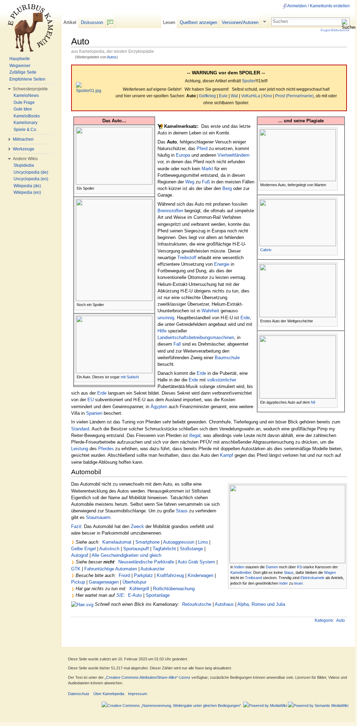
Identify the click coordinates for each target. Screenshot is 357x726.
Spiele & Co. (25, 129)
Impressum (137, 694)
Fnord (124, 575)
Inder (283, 583)
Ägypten (159, 406)
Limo (203, 542)
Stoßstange (191, 548)
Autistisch (109, 548)
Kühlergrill (139, 588)
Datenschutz (79, 694)
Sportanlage (158, 595)
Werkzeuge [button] (23, 149)
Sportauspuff (136, 548)
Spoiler (248, 81)
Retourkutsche (196, 604)
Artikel (69, 22)
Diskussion (92, 22)
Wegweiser (20, 65)
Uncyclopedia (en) (31, 178)
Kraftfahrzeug (170, 575)
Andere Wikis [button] (25, 158)
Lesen (169, 22)
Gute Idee (23, 109)
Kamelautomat (116, 542)
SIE (120, 595)
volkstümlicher (221, 379)
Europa (183, 155)
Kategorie (324, 620)
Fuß (206, 181)
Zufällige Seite (22, 72)
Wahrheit (210, 310)
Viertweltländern (233, 155)
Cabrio (265, 250)
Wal (234, 96)
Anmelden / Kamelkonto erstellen (318, 5)
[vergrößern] (149, 188)
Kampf (226, 455)
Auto (340, 620)
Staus (289, 572)
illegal (195, 435)
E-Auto (135, 595)
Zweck (137, 526)
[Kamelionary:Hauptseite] (82, 604)
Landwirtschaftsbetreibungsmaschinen (196, 337)
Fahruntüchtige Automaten (110, 568)
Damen (272, 567)
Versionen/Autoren (240, 22)
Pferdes (106, 448)
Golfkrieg (207, 96)
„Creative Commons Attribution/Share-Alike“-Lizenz (147, 677)
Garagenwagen (104, 582)
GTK (75, 568)
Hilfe (162, 330)
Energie (221, 264)
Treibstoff (186, 257)
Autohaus (224, 604)
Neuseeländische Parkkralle (146, 561)
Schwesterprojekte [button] (30, 88)
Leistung (79, 448)
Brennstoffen (170, 210)
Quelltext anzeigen (198, 22)
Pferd (202, 148)
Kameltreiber (240, 572)
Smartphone (147, 542)
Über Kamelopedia (108, 694)
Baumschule (227, 357)
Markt (207, 168)
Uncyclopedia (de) (31, 172)
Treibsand (253, 578)
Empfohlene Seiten (27, 79)
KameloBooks (27, 116)
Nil (313, 402)
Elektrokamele (312, 578)
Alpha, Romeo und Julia (261, 604)
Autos (112, 57)
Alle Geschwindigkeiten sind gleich (126, 555)
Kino (267, 96)
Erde (245, 317)
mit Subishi (130, 377)
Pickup (78, 582)
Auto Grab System (196, 561)
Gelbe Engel (83, 548)
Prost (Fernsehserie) (294, 96)
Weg (189, 181)
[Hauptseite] (30, 28)
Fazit (76, 526)
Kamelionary (25, 122)
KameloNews (26, 95)
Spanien (94, 413)
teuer (298, 583)
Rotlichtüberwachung (174, 588)
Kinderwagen (200, 575)
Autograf (79, 555)
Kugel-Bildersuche (335, 30)
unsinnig (166, 317)
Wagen (330, 572)
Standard (80, 428)
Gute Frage (24, 102)
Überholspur (134, 582)
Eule (223, 96)
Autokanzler (152, 568)
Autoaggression (178, 542)
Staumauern (98, 517)
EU (90, 399)
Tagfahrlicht (164, 548)
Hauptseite (19, 58)
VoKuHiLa (250, 96)
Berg (227, 188)
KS (299, 567)
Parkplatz (143, 575)
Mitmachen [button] (23, 139)
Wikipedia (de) (27, 185)
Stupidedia (24, 165)
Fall (177, 344)
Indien (239, 567)
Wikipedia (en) (27, 192)
